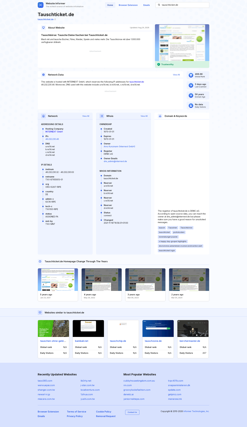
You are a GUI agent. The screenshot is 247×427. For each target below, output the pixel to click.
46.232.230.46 (52, 139)
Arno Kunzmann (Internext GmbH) (119, 146)
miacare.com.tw (46, 398)
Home (110, 5)
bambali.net (81, 340)
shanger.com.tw (46, 389)
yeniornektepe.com (134, 398)
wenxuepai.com (46, 385)
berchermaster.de (190, 340)
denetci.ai (129, 394)
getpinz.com (174, 394)
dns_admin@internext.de (115, 161)
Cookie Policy (103, 411)
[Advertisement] (95, 59)
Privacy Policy (75, 416)
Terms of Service (76, 411)
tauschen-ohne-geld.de (53, 340)
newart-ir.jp (44, 394)
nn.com (128, 385)
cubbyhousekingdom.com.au (139, 380)
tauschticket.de (46, 19)
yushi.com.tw (88, 398)
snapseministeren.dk (179, 385)
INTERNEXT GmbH (54, 131)
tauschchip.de (118, 340)
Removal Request (105, 416)
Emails (146, 5)
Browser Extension (128, 5)
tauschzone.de (153, 340)
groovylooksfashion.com (137, 389)
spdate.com (174, 389)
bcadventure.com (90, 389)
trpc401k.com (175, 380)
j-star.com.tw (87, 385)
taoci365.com (45, 380)
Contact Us (132, 412)
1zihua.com (87, 394)
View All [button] (176, 75)
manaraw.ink (175, 398)
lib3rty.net (86, 380)
